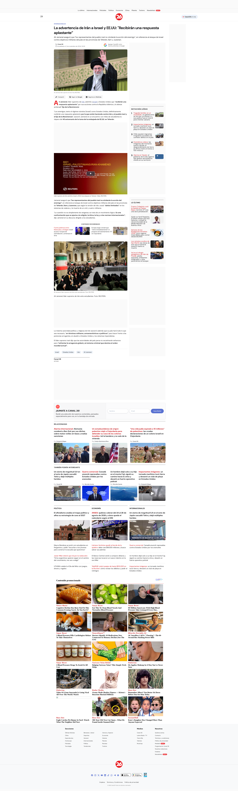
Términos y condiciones (162, 738)
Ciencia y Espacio (107, 733)
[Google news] (118, 775)
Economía (96, 508)
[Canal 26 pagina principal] (119, 20)
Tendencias (87, 746)
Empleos (157, 751)
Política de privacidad (161, 741)
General (86, 738)
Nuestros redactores (161, 749)
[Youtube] (102, 775)
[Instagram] (95, 775)
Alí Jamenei (88, 352)
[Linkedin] (105, 775)
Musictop (140, 743)
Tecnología (68, 746)
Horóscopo (68, 741)
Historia (104, 738)
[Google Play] (137, 775)
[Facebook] (92, 775)
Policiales (68, 743)
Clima (66, 735)
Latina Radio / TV (142, 735)
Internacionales (60, 24)
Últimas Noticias (70, 733)
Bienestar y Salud (89, 733)
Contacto (158, 735)
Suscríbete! (157, 411)
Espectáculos (69, 738)
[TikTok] (108, 775)
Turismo (104, 746)
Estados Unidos (68, 352)
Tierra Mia (140, 738)
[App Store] (126, 775)
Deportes (86, 735)
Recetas (104, 743)
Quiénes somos (159, 733)
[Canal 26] (119, 764)
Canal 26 (60, 44)
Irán (83, 102)
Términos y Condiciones (115, 782)
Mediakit (159, 743)
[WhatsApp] (111, 775)
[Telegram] (115, 775)
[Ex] (98, 775)
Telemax (139, 741)
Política (58, 508)
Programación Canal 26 (162, 746)
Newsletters (161, 754)
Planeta (104, 741)
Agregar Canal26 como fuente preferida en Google (116, 45)
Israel (95, 102)
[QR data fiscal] (145, 777)
